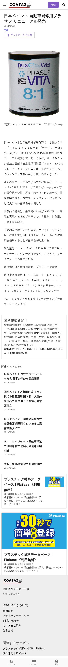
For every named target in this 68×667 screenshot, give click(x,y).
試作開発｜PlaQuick (14, 653)
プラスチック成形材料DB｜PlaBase (24, 648)
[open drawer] (4, 5)
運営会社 (8, 630)
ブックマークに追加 (21, 35)
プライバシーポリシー (16, 615)
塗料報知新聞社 (15, 320)
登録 (53, 4)
